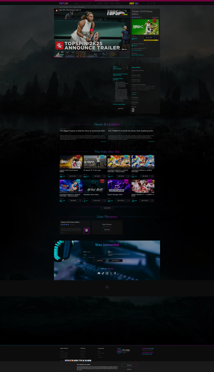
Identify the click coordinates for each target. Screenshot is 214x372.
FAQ (99, 355)
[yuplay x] (111, 273)
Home (61, 7)
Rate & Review (155, 17)
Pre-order (97, 176)
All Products (83, 351)
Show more (107, 208)
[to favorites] (157, 37)
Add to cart (149, 37)
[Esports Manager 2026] (119, 186)
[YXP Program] (131, 3)
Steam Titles (83, 357)
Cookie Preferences (64, 357)
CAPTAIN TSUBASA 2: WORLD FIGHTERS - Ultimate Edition (70, 195)
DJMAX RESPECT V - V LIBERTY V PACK (143, 195)
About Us (62, 351)
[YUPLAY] (63, 3)
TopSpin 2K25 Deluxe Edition (70, 222)
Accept (90, 257)
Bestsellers (83, 353)
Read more (120, 108)
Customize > (129, 369)
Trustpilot (119, 348)
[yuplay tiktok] (103, 273)
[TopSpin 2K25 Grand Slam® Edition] (71, 161)
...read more (103, 141)
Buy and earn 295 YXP (150, 40)
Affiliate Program (101, 353)
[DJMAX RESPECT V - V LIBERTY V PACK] (143, 186)
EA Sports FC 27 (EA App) (92, 170)
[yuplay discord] (99, 273)
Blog (99, 351)
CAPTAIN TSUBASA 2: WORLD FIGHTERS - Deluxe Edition (118, 171)
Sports (70, 7)
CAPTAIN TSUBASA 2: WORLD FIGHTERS (142, 171)
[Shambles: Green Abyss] (95, 186)
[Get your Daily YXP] (137, 3)
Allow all (129, 365)
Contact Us (100, 357)
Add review (107, 229)
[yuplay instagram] (107, 273)
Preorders (82, 355)
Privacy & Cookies (63, 355)
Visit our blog (115, 260)
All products (65, 7)
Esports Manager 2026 (115, 195)
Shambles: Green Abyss (91, 195)
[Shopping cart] (151, 3)
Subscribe (99, 260)
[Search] (89, 3)
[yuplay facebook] (115, 273)
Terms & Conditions (91, 257)
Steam (135, 46)
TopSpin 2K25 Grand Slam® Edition (69, 171)
